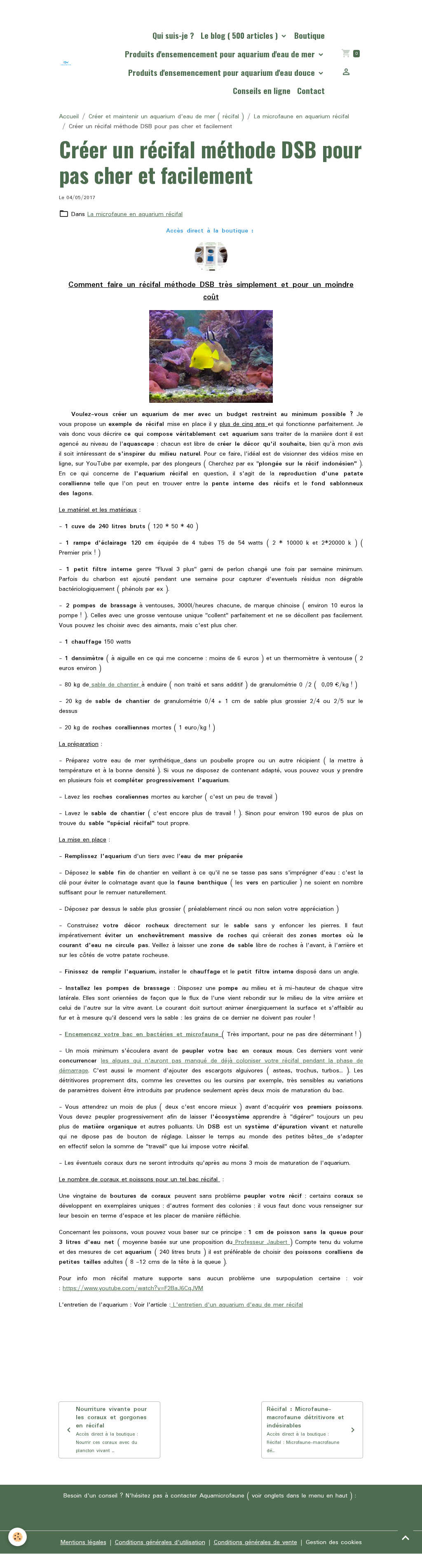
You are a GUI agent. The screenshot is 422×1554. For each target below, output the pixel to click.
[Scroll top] (405, 1537)
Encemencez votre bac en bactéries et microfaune (141, 1034)
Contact (311, 90)
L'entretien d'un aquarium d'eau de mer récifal (237, 1305)
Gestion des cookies (334, 1542)
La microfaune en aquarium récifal (301, 117)
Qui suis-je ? (173, 35)
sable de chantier (115, 685)
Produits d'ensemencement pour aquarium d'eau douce (222, 72)
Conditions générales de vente (255, 1542)
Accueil (69, 117)
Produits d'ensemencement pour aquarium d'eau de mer (221, 54)
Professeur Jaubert (261, 1242)
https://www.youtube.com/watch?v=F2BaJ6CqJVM (133, 1288)
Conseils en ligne (262, 90)
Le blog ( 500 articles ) (240, 35)
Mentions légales (83, 1542)
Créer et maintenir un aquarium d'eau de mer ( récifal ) (166, 117)
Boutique (309, 35)
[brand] (66, 63)
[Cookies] (17, 1537)
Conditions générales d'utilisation (160, 1542)
